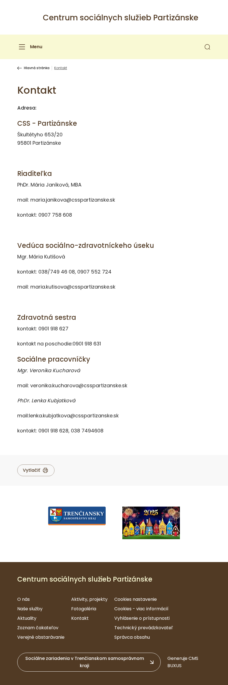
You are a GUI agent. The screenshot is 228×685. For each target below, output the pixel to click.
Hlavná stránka (36, 68)
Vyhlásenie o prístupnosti (142, 618)
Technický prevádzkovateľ (143, 628)
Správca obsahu (132, 637)
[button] (207, 46)
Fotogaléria (83, 609)
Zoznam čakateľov (37, 628)
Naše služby (30, 609)
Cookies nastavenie (135, 599)
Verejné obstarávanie (41, 637)
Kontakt (80, 618)
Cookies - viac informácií (141, 609)
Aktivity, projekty (89, 599)
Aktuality (26, 618)
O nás (23, 599)
